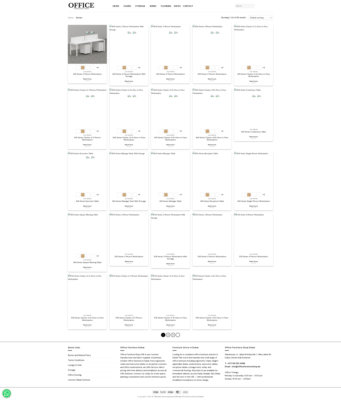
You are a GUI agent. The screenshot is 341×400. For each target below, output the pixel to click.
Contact (188, 6)
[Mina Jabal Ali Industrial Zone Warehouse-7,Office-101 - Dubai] (259, 6)
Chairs (127, 6)
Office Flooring (75, 375)
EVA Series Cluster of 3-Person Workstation (129, 319)
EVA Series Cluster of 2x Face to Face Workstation (87, 319)
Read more (253, 81)
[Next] (178, 335)
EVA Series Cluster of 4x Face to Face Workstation (170, 319)
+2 (97, 67)
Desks (116, 6)
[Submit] (252, 6)
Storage (140, 6)
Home (70, 17)
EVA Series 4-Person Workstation (253, 256)
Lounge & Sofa (75, 365)
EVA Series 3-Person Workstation (212, 256)
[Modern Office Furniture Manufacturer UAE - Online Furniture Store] (88, 6)
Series (153, 6)
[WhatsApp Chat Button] (7, 393)
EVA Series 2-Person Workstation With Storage (170, 257)
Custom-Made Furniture (79, 380)
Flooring (166, 6)
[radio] (78, 68)
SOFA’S (177, 6)
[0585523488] (271, 6)
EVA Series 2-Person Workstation (129, 256)
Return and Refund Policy (79, 355)
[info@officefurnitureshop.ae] (265, 6)
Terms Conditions (76, 360)
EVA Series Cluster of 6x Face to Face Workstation (212, 319)
